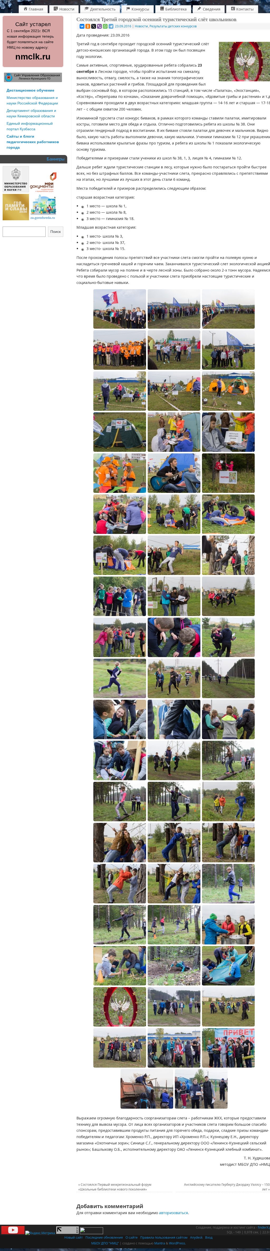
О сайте (132, 1237)
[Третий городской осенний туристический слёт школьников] (119, 309)
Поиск (55, 231)
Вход (209, 1237)
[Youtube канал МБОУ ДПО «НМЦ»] (13, 1233)
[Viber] (99, 26)
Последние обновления (104, 1237)
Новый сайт (73, 1237)
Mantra (159, 1243)
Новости (141, 26)
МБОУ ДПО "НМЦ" (105, 1243)
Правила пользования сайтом (163, 1237)
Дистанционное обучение (30, 90)
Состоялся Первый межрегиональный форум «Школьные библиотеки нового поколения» (114, 1187)
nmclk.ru (33, 56)
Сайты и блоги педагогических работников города (33, 141)
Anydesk (196, 1237)
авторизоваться (173, 1212)
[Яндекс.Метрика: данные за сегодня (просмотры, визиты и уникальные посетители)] (40, 1233)
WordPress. (177, 1243)
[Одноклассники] (87, 26)
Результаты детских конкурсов (173, 26)
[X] (93, 26)
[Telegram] (111, 26)
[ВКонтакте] (82, 26)
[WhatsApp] (105, 26)
